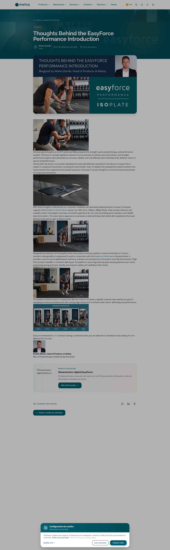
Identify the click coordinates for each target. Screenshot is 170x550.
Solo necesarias (100, 543)
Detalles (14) (48, 543)
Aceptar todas (118, 543)
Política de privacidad (60, 538)
